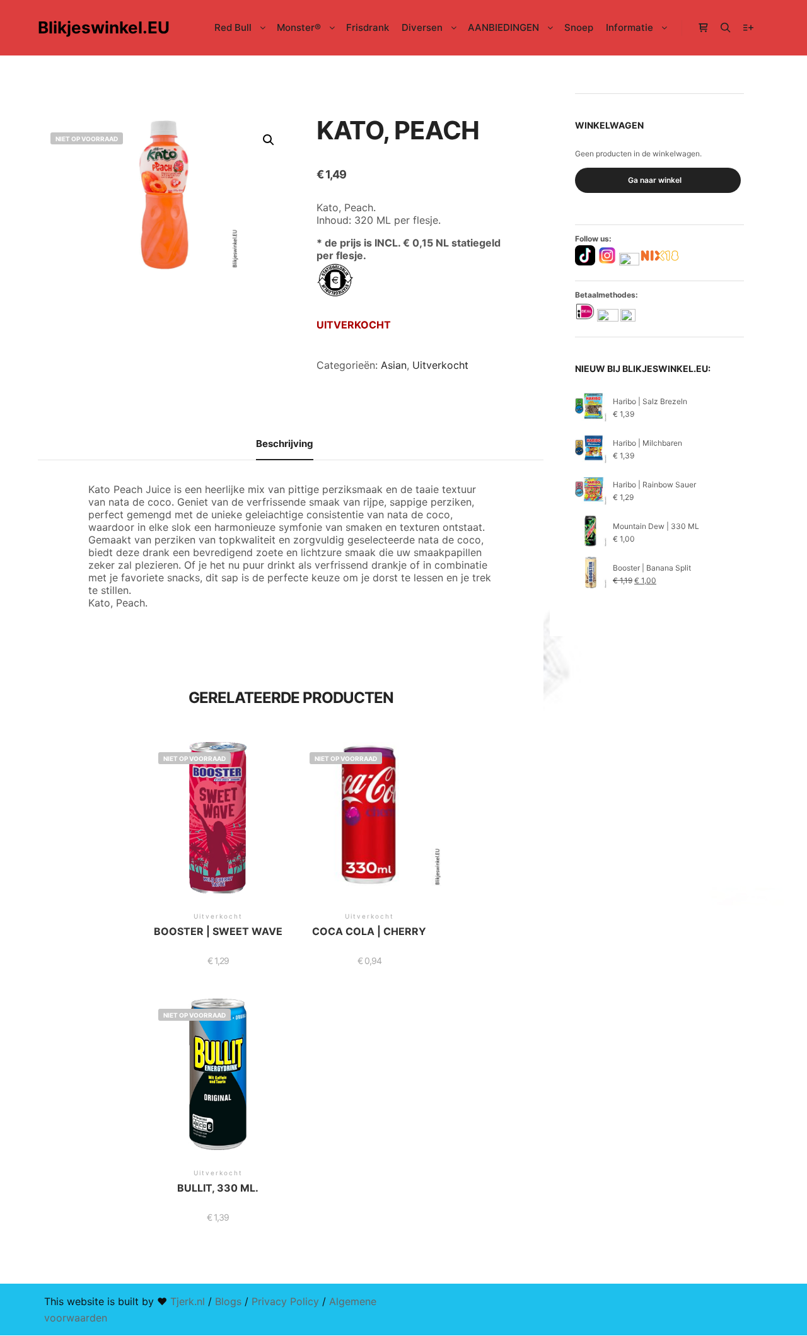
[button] (268, 140)
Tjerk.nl (187, 1301)
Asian (394, 365)
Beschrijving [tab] (284, 444)
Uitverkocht (440, 365)
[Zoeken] (725, 28)
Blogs (228, 1301)
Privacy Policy (285, 1301)
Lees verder (218, 832)
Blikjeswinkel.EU (101, 27)
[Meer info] (748, 28)
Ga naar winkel (655, 180)
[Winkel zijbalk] (703, 28)
